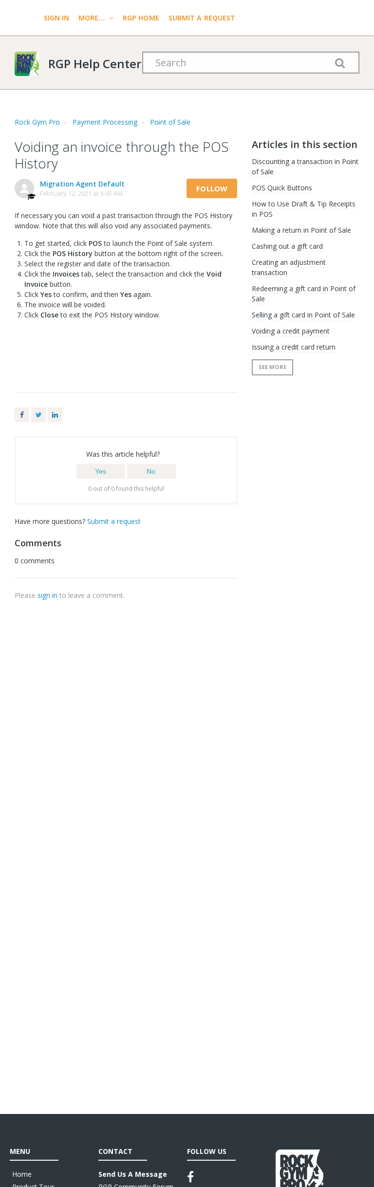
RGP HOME (141, 17)
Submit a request (202, 17)
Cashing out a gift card (287, 246)
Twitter (38, 415)
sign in (47, 595)
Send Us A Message (132, 1174)
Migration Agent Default (82, 183)
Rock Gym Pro (37, 122)
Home (22, 1174)
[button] (100, 471)
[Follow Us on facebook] (190, 1176)
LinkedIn (55, 415)
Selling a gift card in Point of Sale (303, 314)
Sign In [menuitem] (57, 17)
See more (272, 367)
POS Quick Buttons (282, 187)
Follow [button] (211, 188)
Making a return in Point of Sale (301, 230)
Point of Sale (170, 122)
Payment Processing (105, 122)
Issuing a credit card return (294, 347)
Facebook (22, 415)
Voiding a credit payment (291, 330)
